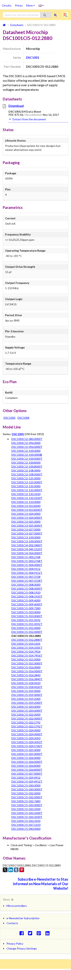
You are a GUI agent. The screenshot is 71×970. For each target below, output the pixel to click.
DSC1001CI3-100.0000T (26, 541)
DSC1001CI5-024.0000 (25, 730)
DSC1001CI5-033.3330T (26, 817)
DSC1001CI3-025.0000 (25, 521)
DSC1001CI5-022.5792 (25, 722)
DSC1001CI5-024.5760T (26, 746)
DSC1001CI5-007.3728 (25, 576)
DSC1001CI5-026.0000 (25, 758)
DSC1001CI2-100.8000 (25, 462)
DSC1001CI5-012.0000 (25, 628)
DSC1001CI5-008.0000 (25, 584)
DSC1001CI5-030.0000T (26, 789)
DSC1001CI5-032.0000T (26, 797)
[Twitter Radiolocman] (31, 933)
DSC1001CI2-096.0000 (25, 443)
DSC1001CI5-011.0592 (25, 620)
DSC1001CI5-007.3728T (26, 580)
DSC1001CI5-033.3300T (26, 813)
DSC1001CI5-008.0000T (26, 588)
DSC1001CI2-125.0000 (25, 478)
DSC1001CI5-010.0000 (25, 612)
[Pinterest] (21, 869)
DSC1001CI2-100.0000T (26, 458)
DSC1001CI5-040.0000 (25, 828)
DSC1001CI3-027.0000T (26, 533)
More (31, 4)
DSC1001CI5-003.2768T (26, 561)
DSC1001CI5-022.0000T (26, 718)
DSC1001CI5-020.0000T (26, 710)
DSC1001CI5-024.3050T (26, 742)
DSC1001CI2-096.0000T (26, 446)
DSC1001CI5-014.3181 (25, 643)
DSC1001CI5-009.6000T (26, 604)
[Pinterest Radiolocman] (40, 933)
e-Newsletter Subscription (23, 918)
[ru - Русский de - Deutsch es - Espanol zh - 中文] (41, 5)
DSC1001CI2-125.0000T (26, 482)
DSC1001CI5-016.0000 (25, 667)
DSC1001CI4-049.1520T (26, 549)
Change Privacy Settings (22, 948)
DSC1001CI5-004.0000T (26, 565)
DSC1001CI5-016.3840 (25, 675)
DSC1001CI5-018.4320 (25, 683)
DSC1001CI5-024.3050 (25, 738)
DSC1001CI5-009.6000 (25, 600)
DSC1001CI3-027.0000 (25, 529)
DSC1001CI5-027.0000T (26, 773)
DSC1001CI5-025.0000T (26, 754)
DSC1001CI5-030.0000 (25, 785)
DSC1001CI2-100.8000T (26, 466)
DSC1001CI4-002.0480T (26, 545)
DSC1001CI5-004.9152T (26, 572)
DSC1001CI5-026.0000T (26, 761)
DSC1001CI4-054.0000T (26, 553)
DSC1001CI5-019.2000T (26, 702)
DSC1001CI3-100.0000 (25, 537)
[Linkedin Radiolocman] (48, 933)
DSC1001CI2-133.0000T (26, 490)
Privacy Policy (15, 943)
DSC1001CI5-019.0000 (25, 691)
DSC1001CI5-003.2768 (25, 557)
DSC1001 (32, 57)
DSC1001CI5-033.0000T (26, 805)
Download (16, 105)
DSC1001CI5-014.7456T (26, 655)
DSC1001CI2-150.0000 (25, 502)
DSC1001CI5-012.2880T (26, 639)
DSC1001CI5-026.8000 (25, 765)
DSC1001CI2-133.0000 (25, 486)
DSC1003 (9, 417)
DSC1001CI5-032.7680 (25, 801)
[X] (5, 869)
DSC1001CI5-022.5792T (26, 726)
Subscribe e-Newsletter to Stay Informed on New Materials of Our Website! (40, 883)
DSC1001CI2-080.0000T (26, 439)
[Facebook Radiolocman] (22, 933)
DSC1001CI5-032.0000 (25, 793)
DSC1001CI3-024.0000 (25, 513)
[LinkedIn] (10, 869)
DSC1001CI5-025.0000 (25, 750)
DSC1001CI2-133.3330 (25, 494)
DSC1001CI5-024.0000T (26, 734)
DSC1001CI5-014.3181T (26, 647)
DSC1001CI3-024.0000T (26, 517)
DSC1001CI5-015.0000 (25, 659)
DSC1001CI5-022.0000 (25, 714)
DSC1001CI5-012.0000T (26, 632)
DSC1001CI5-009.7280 (25, 608)
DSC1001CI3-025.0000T (26, 525)
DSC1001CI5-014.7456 (25, 651)
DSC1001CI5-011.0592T (26, 624)
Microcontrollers (17, 905)
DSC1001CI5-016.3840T (26, 679)
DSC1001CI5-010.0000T (26, 616)
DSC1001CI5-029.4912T (26, 781)
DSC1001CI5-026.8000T (26, 769)
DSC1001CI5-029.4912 (25, 777)
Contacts (12, 923)
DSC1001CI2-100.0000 (25, 450)
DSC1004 (23, 417)
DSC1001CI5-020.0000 (25, 706)
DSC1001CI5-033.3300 (25, 809)
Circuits (6, 5)
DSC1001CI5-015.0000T (26, 663)
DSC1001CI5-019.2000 (25, 698)
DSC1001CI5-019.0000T (26, 695)
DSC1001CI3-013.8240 (25, 506)
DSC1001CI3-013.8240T (26, 509)
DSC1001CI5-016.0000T (26, 671)
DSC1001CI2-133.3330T (26, 498)
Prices (19, 5)
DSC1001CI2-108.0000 (25, 470)
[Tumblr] (16, 869)
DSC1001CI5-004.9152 (25, 569)
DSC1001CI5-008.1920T (26, 596)
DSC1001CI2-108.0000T (26, 474)
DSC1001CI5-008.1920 (25, 592)
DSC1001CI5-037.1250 (25, 824)
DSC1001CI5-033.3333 (25, 821)
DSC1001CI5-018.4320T (26, 687)
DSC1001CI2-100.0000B (26, 454)
